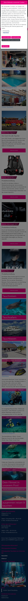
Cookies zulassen (6, 37)
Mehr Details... (5, 46)
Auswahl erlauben (16, 37)
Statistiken (6, 32)
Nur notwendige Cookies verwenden (10, 40)
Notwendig (6, 31)
